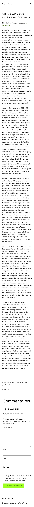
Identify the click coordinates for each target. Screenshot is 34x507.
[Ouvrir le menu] (30, 4)
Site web (6, 467)
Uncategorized (23, 382)
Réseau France (7, 4)
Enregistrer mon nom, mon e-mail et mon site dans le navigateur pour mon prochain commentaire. (18, 478)
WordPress (23, 503)
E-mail (5, 458)
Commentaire (8, 428)
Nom (5, 449)
